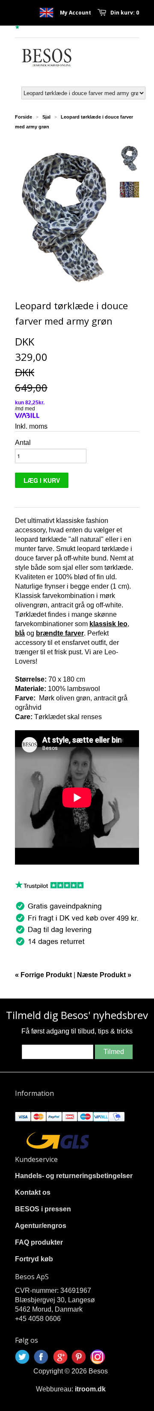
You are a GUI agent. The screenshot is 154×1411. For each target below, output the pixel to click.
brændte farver (60, 633)
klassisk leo (108, 623)
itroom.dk (90, 1389)
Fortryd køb (34, 1259)
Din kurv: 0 (124, 12)
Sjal (46, 116)
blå (20, 633)
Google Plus (60, 1357)
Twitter (22, 1357)
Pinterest (78, 1357)
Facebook (41, 1357)
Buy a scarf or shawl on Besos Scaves (46, 13)
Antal (23, 442)
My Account (75, 12)
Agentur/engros (40, 1225)
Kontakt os (32, 1192)
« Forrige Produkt (43, 974)
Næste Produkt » (104, 974)
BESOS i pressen (43, 1209)
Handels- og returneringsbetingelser (74, 1175)
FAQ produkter (39, 1242)
